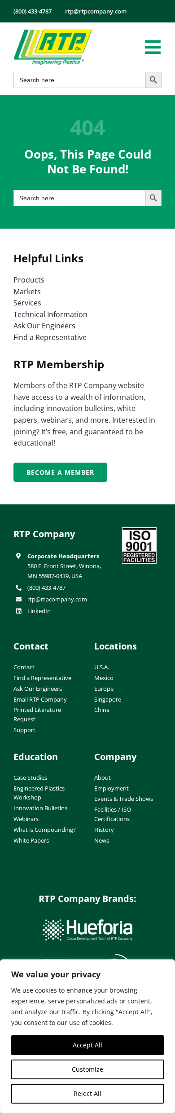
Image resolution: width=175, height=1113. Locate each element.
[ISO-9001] (139, 530)
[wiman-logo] (87, 958)
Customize (87, 1069)
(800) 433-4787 (46, 587)
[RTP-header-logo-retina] (52, 33)
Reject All (87, 1093)
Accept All (87, 1045)
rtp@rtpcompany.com (57, 599)
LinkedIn (39, 611)
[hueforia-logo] (87, 923)
